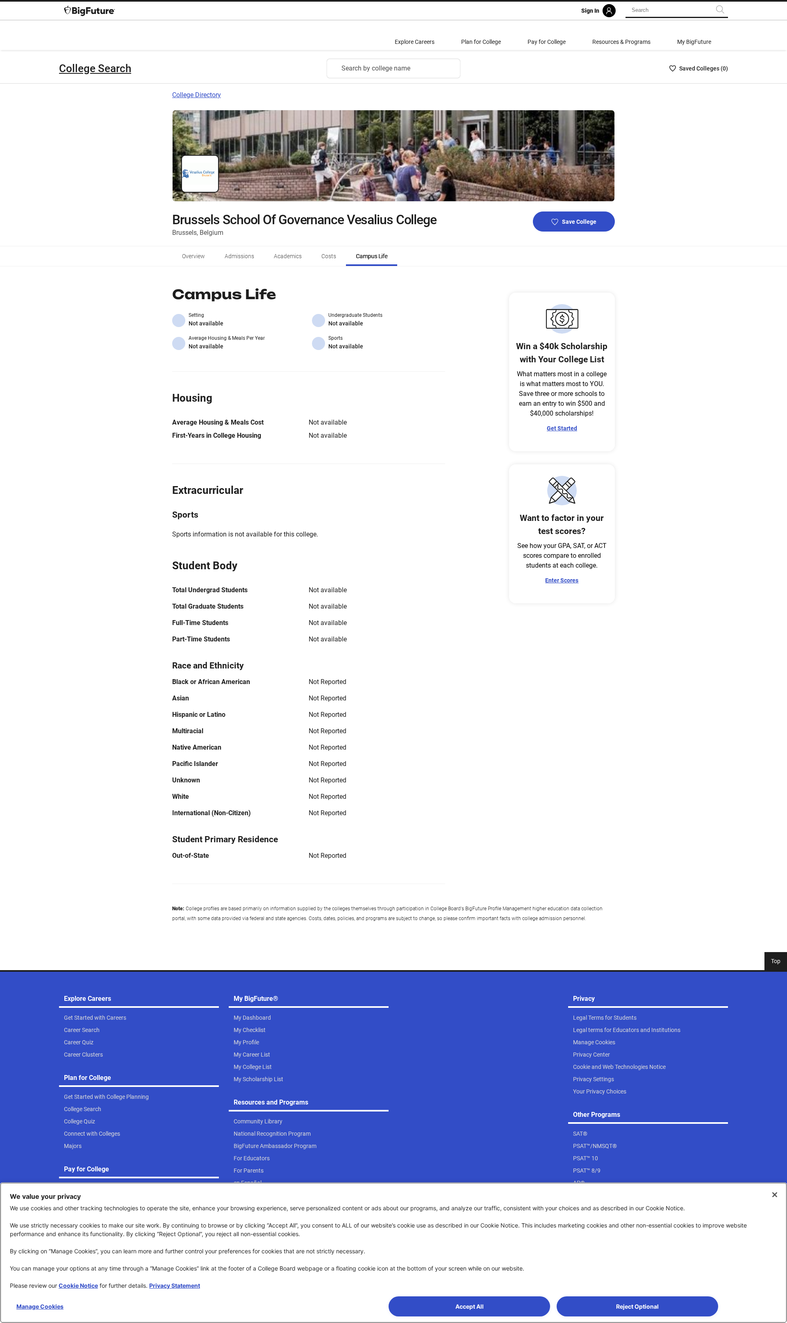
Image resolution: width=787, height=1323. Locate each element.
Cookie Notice (78, 1285)
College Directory (196, 95)
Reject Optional (637, 1306)
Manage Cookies (40, 1306)
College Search (95, 68)
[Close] (775, 1195)
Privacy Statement (174, 1285)
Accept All (469, 1306)
